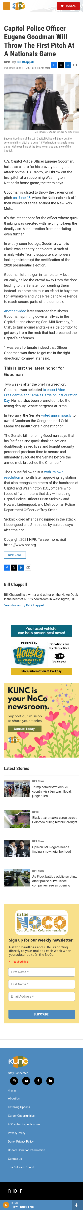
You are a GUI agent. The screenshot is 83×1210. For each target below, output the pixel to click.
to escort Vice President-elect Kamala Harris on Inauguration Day (40, 395)
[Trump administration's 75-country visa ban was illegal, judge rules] (17, 788)
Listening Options (19, 1107)
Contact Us (15, 1158)
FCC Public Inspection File (24, 1124)
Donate (70, 6)
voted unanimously (56, 415)
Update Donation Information (26, 1150)
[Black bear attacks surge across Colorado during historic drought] (17, 819)
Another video (15, 311)
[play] (6, 1205)
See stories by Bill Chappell (24, 605)
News (35, 811)
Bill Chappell (25, 62)
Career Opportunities (21, 1115)
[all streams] (77, 1205)
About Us (14, 1098)
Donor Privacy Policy (21, 1141)
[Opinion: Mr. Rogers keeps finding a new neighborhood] (17, 848)
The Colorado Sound (21, 1167)
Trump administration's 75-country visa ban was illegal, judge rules (52, 791)
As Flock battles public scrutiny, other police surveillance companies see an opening (54, 881)
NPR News (15, 555)
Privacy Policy (16, 1133)
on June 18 (22, 198)
